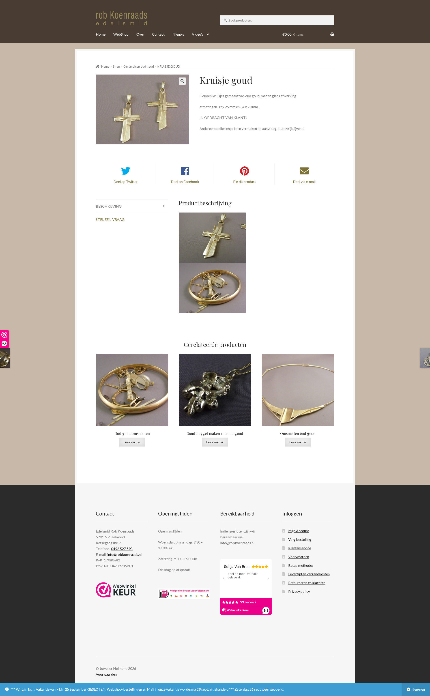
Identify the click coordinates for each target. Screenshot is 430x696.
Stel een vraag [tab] (110, 219)
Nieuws (178, 34)
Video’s (197, 34)
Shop (116, 66)
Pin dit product (244, 181)
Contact (158, 34)
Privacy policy (299, 591)
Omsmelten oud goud (138, 66)
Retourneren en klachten (306, 582)
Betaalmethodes (301, 565)
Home (100, 34)
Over (140, 34)
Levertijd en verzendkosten (309, 574)
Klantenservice (299, 548)
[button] (182, 81)
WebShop (121, 34)
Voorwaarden (298, 556)
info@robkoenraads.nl (124, 554)
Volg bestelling (299, 539)
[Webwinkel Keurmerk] (116, 589)
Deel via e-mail (304, 181)
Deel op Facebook (185, 181)
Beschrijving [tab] (109, 206)
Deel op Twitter (126, 181)
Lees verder (132, 442)
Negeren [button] (418, 689)
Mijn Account (298, 530)
